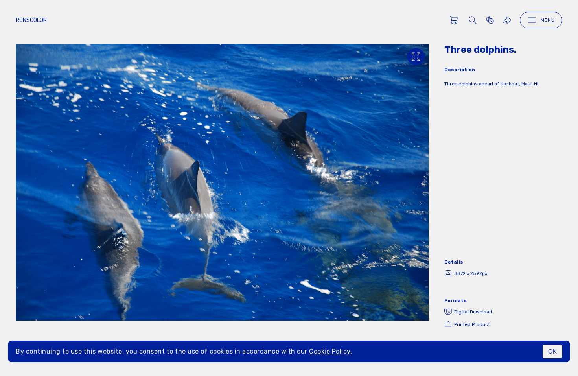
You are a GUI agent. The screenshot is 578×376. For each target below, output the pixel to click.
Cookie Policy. (330, 351)
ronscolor (31, 20)
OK (552, 351)
